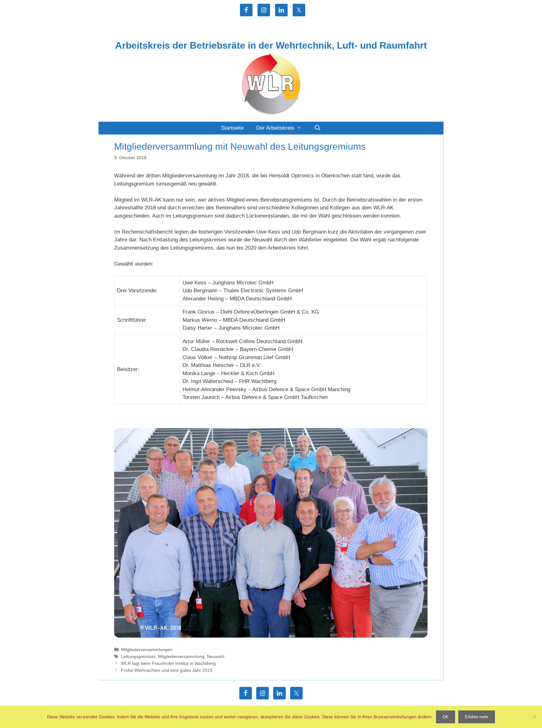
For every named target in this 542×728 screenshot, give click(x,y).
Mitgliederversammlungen (147, 649)
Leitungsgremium (138, 656)
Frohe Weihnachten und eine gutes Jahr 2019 (166, 670)
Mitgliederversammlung (181, 656)
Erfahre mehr (476, 717)
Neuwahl (215, 656)
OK (446, 717)
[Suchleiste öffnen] (317, 128)
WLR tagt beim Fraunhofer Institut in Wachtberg (168, 663)
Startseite (232, 128)
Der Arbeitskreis (275, 128)
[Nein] (534, 717)
